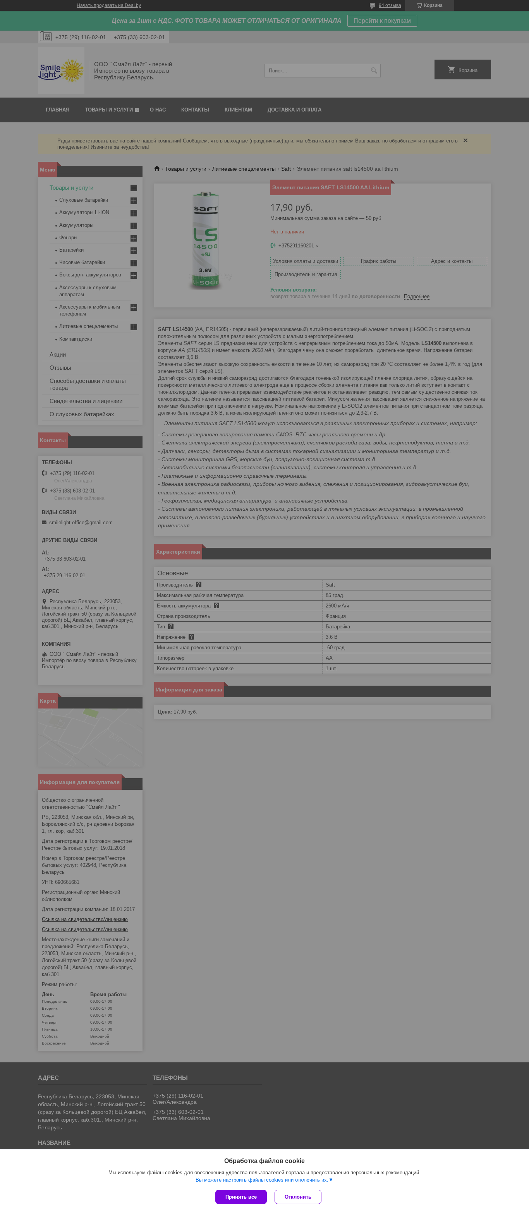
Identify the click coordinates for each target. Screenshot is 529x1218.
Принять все (241, 1197)
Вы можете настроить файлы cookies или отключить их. (262, 1180)
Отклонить (298, 1197)
